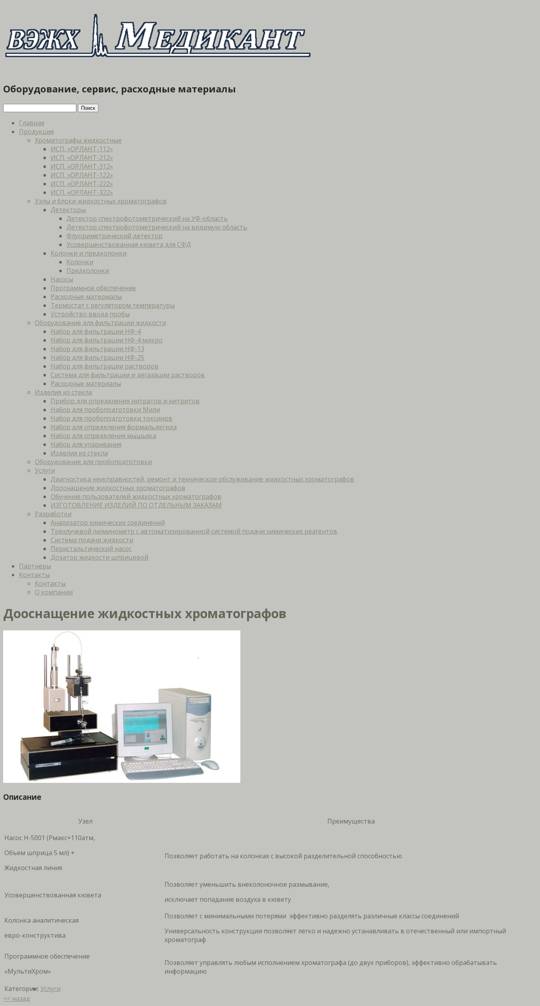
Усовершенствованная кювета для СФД (128, 244)
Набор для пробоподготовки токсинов (111, 418)
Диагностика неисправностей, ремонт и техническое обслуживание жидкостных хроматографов (202, 479)
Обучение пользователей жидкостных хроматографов (136, 496)
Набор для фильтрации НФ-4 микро (106, 340)
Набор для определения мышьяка (103, 435)
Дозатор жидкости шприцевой (99, 557)
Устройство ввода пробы (90, 314)
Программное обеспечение (93, 288)
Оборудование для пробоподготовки (93, 461)
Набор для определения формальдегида (114, 427)
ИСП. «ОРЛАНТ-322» (82, 192)
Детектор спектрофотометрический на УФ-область (147, 218)
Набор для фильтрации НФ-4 (96, 331)
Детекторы (68, 209)
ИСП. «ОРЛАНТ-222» (82, 183)
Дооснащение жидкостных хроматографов (118, 487)
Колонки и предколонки (89, 253)
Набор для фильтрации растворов (105, 366)
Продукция (36, 131)
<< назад (16, 998)
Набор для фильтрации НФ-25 (97, 357)
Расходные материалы (86, 383)
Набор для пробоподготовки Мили (105, 409)
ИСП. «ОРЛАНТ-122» (82, 175)
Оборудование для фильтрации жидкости (100, 322)
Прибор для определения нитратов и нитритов (125, 401)
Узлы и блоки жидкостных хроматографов (101, 201)
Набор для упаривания (86, 444)
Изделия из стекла (63, 392)
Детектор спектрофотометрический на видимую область (156, 227)
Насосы (62, 279)
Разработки (53, 514)
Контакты (34, 574)
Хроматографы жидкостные (78, 140)
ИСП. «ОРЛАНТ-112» (82, 149)
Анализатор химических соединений (108, 522)
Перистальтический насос (91, 548)
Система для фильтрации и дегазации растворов (128, 374)
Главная (31, 122)
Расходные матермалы (86, 296)
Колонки (79, 262)
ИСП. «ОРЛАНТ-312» (82, 166)
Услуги (45, 470)
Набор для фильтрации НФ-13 (97, 348)
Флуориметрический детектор (114, 235)
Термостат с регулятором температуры (113, 305)
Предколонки (87, 270)
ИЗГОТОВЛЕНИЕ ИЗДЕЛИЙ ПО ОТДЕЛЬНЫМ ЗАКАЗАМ (136, 505)
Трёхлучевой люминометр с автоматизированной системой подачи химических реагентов (194, 531)
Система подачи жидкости (92, 540)
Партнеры (35, 566)
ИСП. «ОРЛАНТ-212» (82, 157)
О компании (54, 592)
